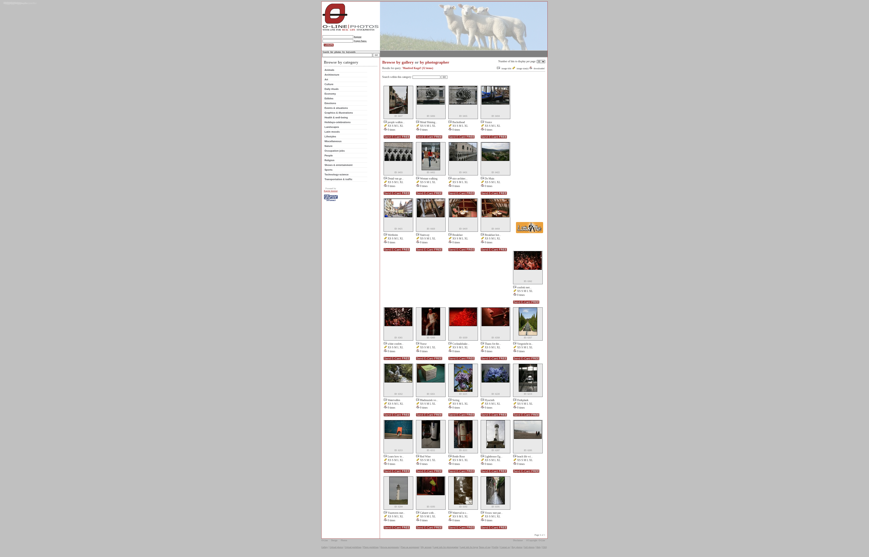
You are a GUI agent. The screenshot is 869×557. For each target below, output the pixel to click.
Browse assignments (389, 547)
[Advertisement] (529, 153)
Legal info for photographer (445, 547)
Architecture (332, 74)
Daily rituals (332, 89)
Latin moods (332, 131)
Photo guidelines (371, 547)
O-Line (324, 540)
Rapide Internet (331, 191)
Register (357, 37)
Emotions (330, 103)
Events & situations (336, 108)
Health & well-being (336, 117)
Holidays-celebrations (338, 122)
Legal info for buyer (469, 547)
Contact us (505, 547)
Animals (329, 70)
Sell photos (529, 547)
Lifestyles (330, 136)
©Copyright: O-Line (535, 540)
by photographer (434, 62)
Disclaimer (518, 540)
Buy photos (517, 547)
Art (326, 79)
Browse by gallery (398, 62)
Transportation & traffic (338, 179)
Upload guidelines (353, 547)
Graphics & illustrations (339, 112)
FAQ (544, 547)
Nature (328, 146)
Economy (330, 93)
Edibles (329, 98)
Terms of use (484, 547)
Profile (495, 547)
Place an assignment (410, 547)
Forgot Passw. (360, 41)
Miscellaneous (333, 141)
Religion (329, 160)
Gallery (324, 547)
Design (334, 540)
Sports (328, 169)
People (329, 155)
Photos (344, 540)
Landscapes (332, 127)
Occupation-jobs (335, 150)
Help (538, 547)
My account (426, 547)
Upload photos (336, 547)
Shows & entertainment (339, 165)
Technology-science (337, 174)
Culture (329, 84)
